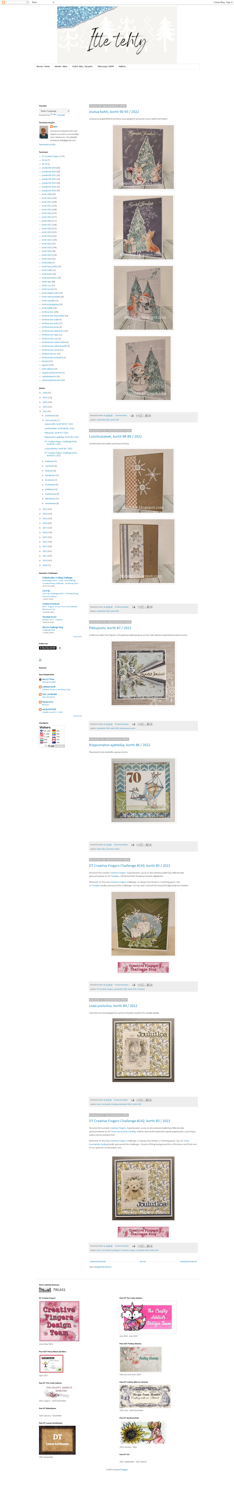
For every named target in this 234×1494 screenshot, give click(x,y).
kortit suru (46, 285)
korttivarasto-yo (49, 354)
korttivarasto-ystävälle (52, 357)
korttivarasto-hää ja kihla (53, 316)
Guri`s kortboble (49, 694)
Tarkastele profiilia (47, 144)
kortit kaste (47, 274)
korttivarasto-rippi (50, 335)
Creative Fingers (118, 873)
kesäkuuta (50, 480)
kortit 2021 (47, 240)
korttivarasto (47, 312)
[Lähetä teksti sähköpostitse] (132, 416)
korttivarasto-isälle (50, 320)
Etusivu (143, 1261)
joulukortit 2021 (49, 175)
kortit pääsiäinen (49, 278)
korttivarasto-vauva (50, 350)
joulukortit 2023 (49, 183)
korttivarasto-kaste (50, 327)
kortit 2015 (47, 217)
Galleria (122, 66)
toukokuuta (50, 485)
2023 (45, 407)
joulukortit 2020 (49, 172)
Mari (55, 127)
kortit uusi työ (48, 289)
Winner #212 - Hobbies (52, 620)
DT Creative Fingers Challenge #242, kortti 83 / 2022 (129, 1121)
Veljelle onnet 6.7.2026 (52, 712)
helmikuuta (50, 499)
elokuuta (49, 471)
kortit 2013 (47, 210)
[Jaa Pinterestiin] (149, 415)
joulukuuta (50, 416)
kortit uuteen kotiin (50, 293)
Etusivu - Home (43, 66)
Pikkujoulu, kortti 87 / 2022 (110, 628)
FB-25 (44, 164)
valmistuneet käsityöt (51, 380)
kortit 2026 (47, 259)
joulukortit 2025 (49, 191)
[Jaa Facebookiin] (146, 415)
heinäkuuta (50, 475)
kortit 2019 (47, 232)
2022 (45, 411)
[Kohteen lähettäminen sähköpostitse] (137, 415)
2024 (45, 402)
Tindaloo (115, 876)
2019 (45, 519)
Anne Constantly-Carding (107, 1104)
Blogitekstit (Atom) (102, 1267)
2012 (45, 551)
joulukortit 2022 (103, 420)
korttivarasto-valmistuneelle (54, 346)
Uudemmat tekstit (98, 1261)
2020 (45, 514)
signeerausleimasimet (52, 373)
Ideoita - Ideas (61, 66)
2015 (45, 537)
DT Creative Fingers (105, 989)
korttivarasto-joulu (127, 728)
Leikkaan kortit (48, 687)
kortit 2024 (47, 251)
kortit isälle (47, 270)
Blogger (124, 1469)
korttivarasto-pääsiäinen (53, 331)
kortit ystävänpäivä (50, 304)
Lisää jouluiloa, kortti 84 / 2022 (113, 1006)
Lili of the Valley (113, 849)
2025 (45, 397)
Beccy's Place (48, 679)
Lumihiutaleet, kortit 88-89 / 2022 (115, 437)
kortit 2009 (47, 194)
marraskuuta (51, 420)
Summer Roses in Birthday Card (56, 690)
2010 (45, 560)
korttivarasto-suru (50, 339)
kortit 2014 (47, 213)
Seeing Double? (49, 682)
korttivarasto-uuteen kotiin (54, 342)
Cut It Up (46, 591)
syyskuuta (49, 466)
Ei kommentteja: (122, 607)
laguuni (45, 365)
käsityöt (45, 361)
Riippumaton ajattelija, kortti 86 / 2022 (119, 745)
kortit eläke (47, 263)
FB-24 (44, 160)
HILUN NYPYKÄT (49, 709)
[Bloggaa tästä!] (140, 415)
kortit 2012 (47, 206)
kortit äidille (47, 308)
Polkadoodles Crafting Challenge (57, 578)
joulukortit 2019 (49, 168)
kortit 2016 (47, 221)
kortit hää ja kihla (49, 266)
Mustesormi (47, 702)
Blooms (45, 705)
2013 (45, 546)
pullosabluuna (48, 369)
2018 (45, 523)
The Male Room (49, 617)
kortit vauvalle (48, 301)
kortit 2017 (47, 225)
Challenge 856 (48, 630)
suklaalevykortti (49, 376)
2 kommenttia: (121, 416)
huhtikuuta (50, 489)
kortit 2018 (47, 229)
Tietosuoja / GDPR (105, 66)
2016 (45, 532)
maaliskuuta (51, 494)
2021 (45, 509)
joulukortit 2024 (49, 187)
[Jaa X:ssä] (143, 415)
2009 (45, 565)
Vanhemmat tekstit (188, 1261)
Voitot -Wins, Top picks (82, 66)
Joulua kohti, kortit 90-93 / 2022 (114, 112)
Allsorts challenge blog (52, 627)
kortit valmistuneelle (51, 297)
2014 (45, 542)
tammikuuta (50, 503)
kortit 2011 (47, 202)
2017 (45, 528)
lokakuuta (49, 461)
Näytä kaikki (77, 637)
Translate (61, 115)
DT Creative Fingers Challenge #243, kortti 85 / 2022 (129, 866)
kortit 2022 (114, 420)
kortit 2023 (47, 247)
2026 (45, 393)
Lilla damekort (48, 697)
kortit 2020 (47, 236)
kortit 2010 (47, 198)
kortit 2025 (47, 255)
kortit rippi (46, 282)
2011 (45, 556)
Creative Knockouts (51, 604)
